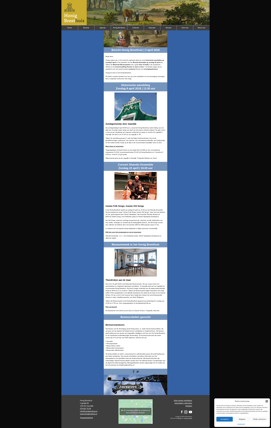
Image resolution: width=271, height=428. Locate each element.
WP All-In (179, 418)
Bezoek (86, 28)
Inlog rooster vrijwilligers (183, 400)
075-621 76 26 (85, 409)
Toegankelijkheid (86, 418)
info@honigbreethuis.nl (88, 411)
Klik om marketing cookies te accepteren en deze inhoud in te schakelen (135, 411)
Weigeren (242, 419)
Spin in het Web (188, 418)
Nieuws (168, 28)
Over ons (185, 28)
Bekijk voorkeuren (259, 419)
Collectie (135, 28)
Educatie (152, 28)
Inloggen (188, 406)
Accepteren (225, 419)
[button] (267, 401)
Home (69, 28)
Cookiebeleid (241, 424)
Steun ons (201, 28)
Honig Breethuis (119, 28)
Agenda (103, 28)
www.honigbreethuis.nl (88, 414)
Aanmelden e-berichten (183, 403)
